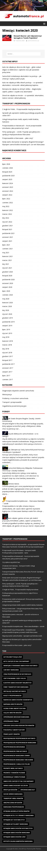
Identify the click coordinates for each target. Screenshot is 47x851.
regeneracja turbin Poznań (14, 777)
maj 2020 (5, 299)
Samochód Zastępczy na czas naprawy (18, 781)
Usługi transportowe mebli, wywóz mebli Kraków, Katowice (22, 605)
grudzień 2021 (7, 225)
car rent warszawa (11, 670)
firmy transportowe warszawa (15, 687)
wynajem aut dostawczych (14, 820)
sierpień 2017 (7, 372)
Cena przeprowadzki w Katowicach (17, 674)
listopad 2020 (7, 275)
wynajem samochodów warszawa (16, 833)
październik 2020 (8, 279)
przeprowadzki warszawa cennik (16, 756)
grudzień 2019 (7, 318)
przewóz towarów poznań (14, 773)
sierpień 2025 (7, 179)
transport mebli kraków (13, 798)
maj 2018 (5, 337)
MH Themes (37, 849)
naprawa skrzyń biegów (12, 704)
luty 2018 (5, 349)
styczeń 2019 (7, 333)
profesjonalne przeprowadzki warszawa (19, 743)
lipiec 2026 (6, 164)
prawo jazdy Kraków (11, 734)
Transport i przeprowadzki (12, 402)
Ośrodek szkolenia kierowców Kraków (18, 725)
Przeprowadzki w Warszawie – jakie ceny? (17, 138)
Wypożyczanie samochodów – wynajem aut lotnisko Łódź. (22, 636)
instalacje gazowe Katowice (14, 691)
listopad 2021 (7, 229)
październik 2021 (8, 233)
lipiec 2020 (6, 291)
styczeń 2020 (7, 314)
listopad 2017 (7, 360)
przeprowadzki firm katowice (15, 751)
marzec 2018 (7, 345)
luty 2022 (5, 218)
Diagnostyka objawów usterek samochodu (18, 391)
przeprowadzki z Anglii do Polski (16, 764)
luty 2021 (5, 264)
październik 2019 (8, 322)
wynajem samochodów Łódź (14, 837)
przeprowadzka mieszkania (14, 747)
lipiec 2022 (6, 199)
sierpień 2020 (7, 287)
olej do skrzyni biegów (12, 713)
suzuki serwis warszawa (12, 794)
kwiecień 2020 (7, 302)
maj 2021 (5, 252)
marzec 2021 (7, 260)
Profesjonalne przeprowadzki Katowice (19, 738)
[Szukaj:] (23, 54)
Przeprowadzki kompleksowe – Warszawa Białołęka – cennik (23, 626)
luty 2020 (5, 310)
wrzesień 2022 (7, 191)
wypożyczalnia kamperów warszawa (18, 841)
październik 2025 (8, 176)
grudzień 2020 (7, 272)
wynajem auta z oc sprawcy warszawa (18, 815)
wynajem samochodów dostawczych (18, 828)
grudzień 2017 (7, 356)
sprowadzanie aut (27, 790)
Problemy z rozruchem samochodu (15, 398)
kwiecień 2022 (7, 210)
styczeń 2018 (7, 352)
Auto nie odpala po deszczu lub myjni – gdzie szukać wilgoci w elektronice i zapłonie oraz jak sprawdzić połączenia (21, 69)
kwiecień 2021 (7, 256)
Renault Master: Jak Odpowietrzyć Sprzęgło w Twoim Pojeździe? (28, 37)
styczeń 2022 (7, 222)
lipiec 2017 (6, 375)
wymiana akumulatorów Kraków (16, 811)
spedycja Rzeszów (10, 790)
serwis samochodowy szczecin (15, 785)
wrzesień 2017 (7, 368)
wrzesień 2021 (7, 237)
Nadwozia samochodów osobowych (17, 700)
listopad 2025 (7, 172)
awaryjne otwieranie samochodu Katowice (20, 666)
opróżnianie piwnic (11, 721)
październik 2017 (8, 364)
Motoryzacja (7, 394)
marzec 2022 (7, 214)
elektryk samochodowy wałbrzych (17, 683)
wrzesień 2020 (7, 283)
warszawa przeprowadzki (13, 807)
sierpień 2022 (7, 195)
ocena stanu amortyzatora (14, 708)
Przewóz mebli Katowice (13, 768)
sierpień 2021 (7, 241)
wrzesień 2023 (7, 187)
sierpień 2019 (7, 325)
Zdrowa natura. (13, 484)
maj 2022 (5, 206)
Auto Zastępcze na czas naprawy (16, 661)
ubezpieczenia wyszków (12, 803)
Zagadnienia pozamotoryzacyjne (14, 406)
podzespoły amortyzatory (14, 730)
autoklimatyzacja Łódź (12, 657)
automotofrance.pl (33, 40)
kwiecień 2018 (7, 341)
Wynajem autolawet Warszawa (15, 824)
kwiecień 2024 (7, 183)
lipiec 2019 (6, 329)
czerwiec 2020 (7, 295)
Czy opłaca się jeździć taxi (11, 562)
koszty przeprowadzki (12, 696)
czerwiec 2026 (7, 168)
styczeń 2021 (7, 268)
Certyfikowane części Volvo (14, 678)
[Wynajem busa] (23, 10)
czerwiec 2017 (7, 379)
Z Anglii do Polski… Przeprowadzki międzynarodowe (21, 109)
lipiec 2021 (6, 245)
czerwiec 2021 (7, 249)
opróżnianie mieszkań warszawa (16, 717)
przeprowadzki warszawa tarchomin (18, 760)
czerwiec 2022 (7, 202)
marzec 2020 (7, 306)
